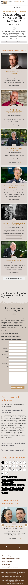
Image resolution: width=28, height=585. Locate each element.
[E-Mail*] (18, 367)
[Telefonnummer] (18, 364)
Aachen (5, 477)
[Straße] (18, 351)
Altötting (21, 485)
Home (5, 7)
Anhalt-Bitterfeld (17, 490)
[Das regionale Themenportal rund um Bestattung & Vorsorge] (5, 2)
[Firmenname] (18, 342)
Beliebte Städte (20, 41)
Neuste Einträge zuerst (7, 41)
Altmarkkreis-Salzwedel (9, 485)
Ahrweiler (13, 477)
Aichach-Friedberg (7, 480)
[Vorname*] (18, 345)
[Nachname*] (18, 348)
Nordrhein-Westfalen (14, 7)
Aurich (4, 492)
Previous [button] (2, 525)
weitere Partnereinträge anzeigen (14, 278)
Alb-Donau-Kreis (20, 480)
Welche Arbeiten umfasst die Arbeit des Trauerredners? (13, 444)
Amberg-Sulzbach (18, 487)
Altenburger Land (7, 482)
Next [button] (25, 525)
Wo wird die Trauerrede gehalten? (12, 450)
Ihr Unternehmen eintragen (14, 547)
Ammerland (6, 490)
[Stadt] (18, 357)
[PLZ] (18, 361)
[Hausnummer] (18, 354)
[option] (14, 524)
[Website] (18, 370)
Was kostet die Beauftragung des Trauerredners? (12, 411)
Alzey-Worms (6, 487)
